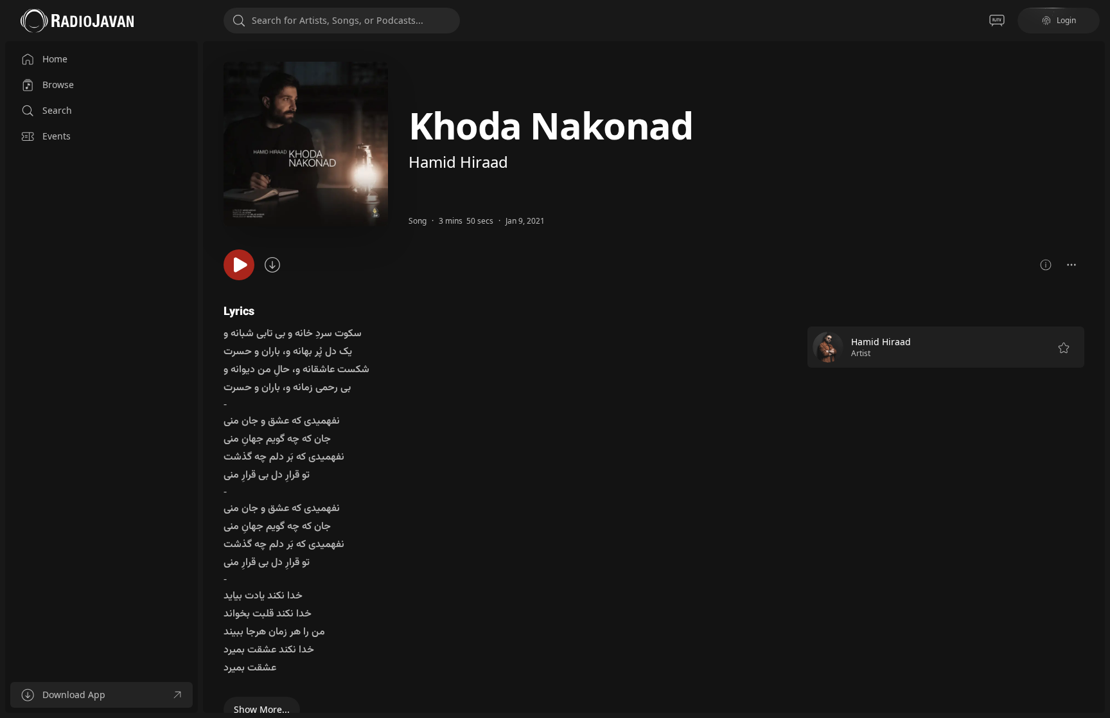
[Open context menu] (1071, 265)
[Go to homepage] (77, 20)
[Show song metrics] (1046, 265)
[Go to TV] (997, 20)
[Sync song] (272, 265)
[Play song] (239, 264)
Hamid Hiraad (458, 161)
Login (1066, 20)
